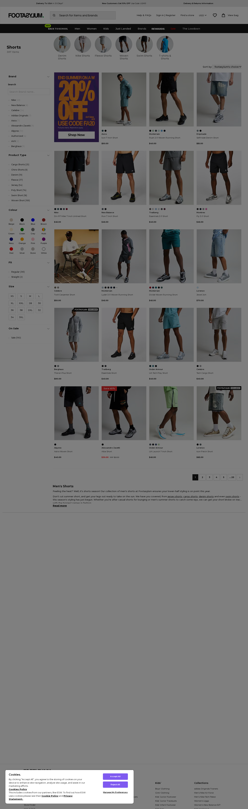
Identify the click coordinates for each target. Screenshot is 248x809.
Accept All (115, 776)
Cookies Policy (18, 789)
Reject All (115, 784)
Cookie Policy (50, 795)
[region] (69, 787)
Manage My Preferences (115, 792)
